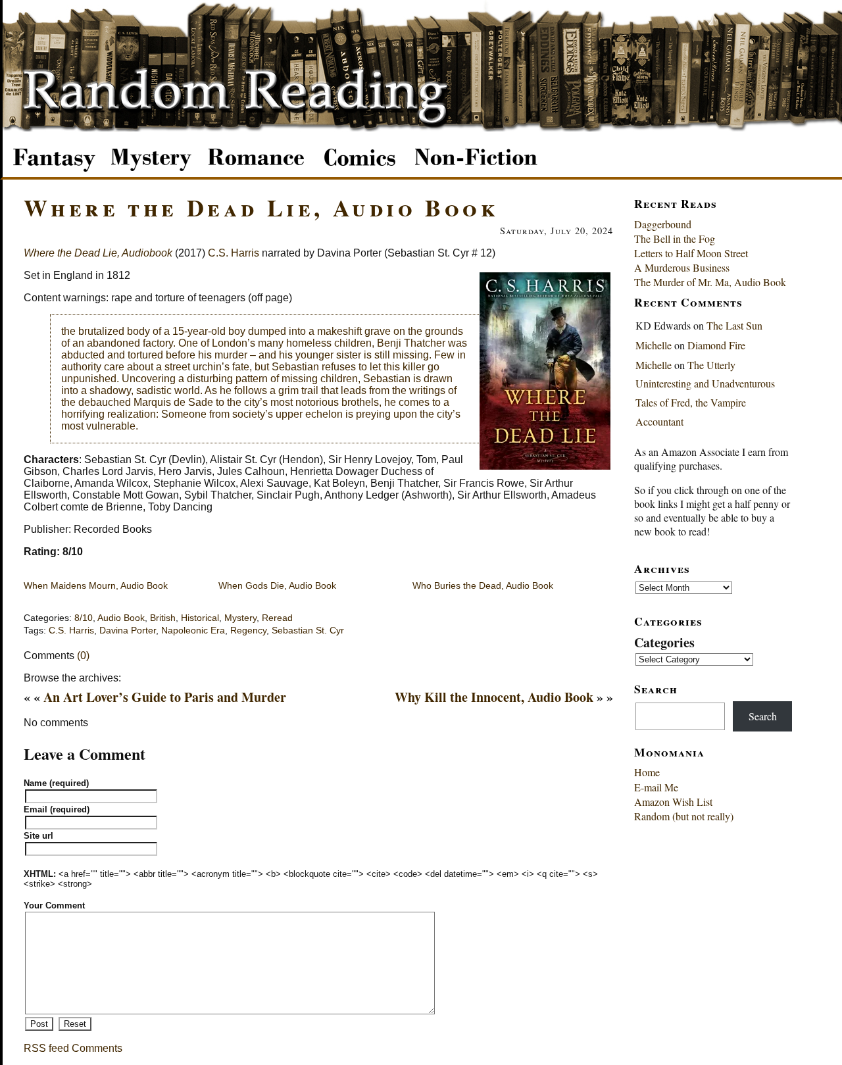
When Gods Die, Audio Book (277, 585)
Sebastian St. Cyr (308, 630)
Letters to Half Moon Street (691, 253)
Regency (248, 630)
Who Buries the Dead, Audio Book (482, 585)
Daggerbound (662, 224)
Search (763, 716)
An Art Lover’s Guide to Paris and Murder (164, 696)
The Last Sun (734, 325)
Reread (277, 618)
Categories (664, 642)
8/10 (83, 618)
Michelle (653, 345)
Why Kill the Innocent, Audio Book (494, 696)
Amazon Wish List (673, 801)
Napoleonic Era (193, 630)
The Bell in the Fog (674, 238)
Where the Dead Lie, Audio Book (261, 207)
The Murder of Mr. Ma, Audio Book (710, 282)
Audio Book (121, 618)
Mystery (240, 618)
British (163, 618)
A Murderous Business (682, 267)
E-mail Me (656, 787)
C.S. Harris (233, 253)
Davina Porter (127, 630)
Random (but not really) (683, 816)
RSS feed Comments (73, 1048)
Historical (200, 618)
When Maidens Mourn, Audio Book (96, 585)
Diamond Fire (716, 345)
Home (647, 772)
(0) (83, 655)
